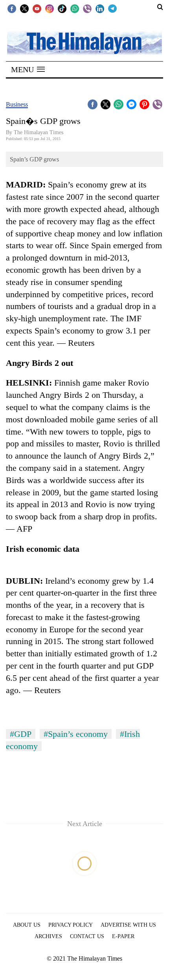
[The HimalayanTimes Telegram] (112, 8)
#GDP (20, 734)
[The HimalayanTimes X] (24, 8)
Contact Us (87, 936)
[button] (28, 69)
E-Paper (123, 936)
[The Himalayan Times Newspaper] (84, 42)
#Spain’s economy (76, 734)
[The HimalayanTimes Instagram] (49, 8)
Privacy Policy (70, 925)
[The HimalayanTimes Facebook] (12, 8)
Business (17, 104)
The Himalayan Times (38, 132)
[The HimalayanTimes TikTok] (62, 8)
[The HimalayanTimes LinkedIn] (100, 8)
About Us (26, 925)
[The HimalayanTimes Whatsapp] (75, 8)
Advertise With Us (128, 925)
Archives (48, 936)
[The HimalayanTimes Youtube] (37, 8)
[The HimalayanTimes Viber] (87, 8)
